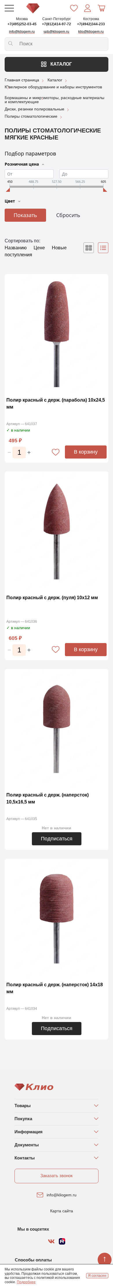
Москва (22, 19)
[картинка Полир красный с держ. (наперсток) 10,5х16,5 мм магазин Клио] (56, 729)
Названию (16, 247)
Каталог (60, 64)
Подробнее (26, 1282)
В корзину (86, 452)
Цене (40, 247)
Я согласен (97, 1276)
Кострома (91, 19)
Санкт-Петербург (56, 19)
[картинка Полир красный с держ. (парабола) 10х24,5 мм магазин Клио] (56, 334)
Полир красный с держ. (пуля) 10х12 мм (52, 597)
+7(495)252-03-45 (22, 24)
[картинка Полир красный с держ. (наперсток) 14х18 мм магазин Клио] (56, 918)
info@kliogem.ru (61, 1195)
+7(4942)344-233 (91, 24)
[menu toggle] (9, 8)
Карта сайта (61, 1211)
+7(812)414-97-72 (56, 24)
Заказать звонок (56, 1175)
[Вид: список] (103, 247)
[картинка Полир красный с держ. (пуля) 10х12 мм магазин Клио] (56, 531)
